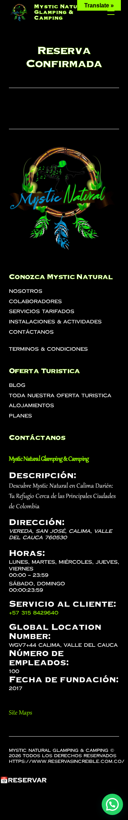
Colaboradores (35, 301)
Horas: (27, 553)
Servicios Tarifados (41, 311)
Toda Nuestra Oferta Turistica (60, 395)
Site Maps (20, 713)
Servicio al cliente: (62, 603)
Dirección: (36, 522)
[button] (112, 804)
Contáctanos (31, 332)
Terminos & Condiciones (48, 349)
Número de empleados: (39, 658)
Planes (20, 415)
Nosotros (25, 291)
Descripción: (42, 475)
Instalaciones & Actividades (55, 321)
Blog (17, 385)
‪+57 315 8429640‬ (33, 612)
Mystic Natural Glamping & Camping (62, 12)
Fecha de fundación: (63, 679)
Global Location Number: (55, 631)
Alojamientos (31, 405)
